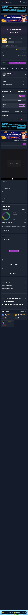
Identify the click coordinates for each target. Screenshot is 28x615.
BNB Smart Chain (19, 41)
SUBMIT (23, 209)
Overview (3, 68)
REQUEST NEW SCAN (14, 251)
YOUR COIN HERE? (23, 311)
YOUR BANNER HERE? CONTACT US (20, 23)
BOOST (22, 96)
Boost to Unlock (14, 32)
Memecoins (12, 41)
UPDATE (24, 279)
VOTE (23, 105)
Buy (24, 143)
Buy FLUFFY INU (18, 62)
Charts (5, 62)
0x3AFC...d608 (21, 49)
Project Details (19, 68)
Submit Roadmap (6, 230)
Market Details (10, 68)
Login (24, 2)
